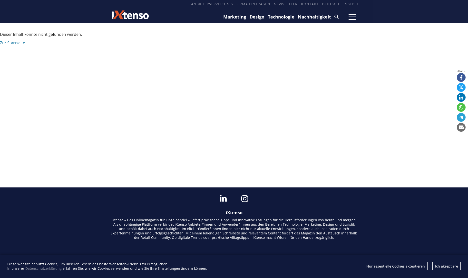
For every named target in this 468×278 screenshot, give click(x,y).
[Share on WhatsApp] (461, 107)
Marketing (234, 16)
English (350, 4)
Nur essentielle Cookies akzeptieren (395, 266)
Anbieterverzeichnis (212, 4)
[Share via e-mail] (461, 127)
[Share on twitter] (461, 87)
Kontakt (310, 4)
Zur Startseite (12, 43)
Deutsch (330, 4)
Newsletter (286, 4)
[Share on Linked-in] (461, 97)
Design (257, 16)
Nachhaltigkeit (314, 16)
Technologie (281, 16)
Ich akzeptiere (446, 266)
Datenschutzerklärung (43, 268)
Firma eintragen (253, 4)
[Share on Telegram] (461, 117)
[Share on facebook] (461, 77)
